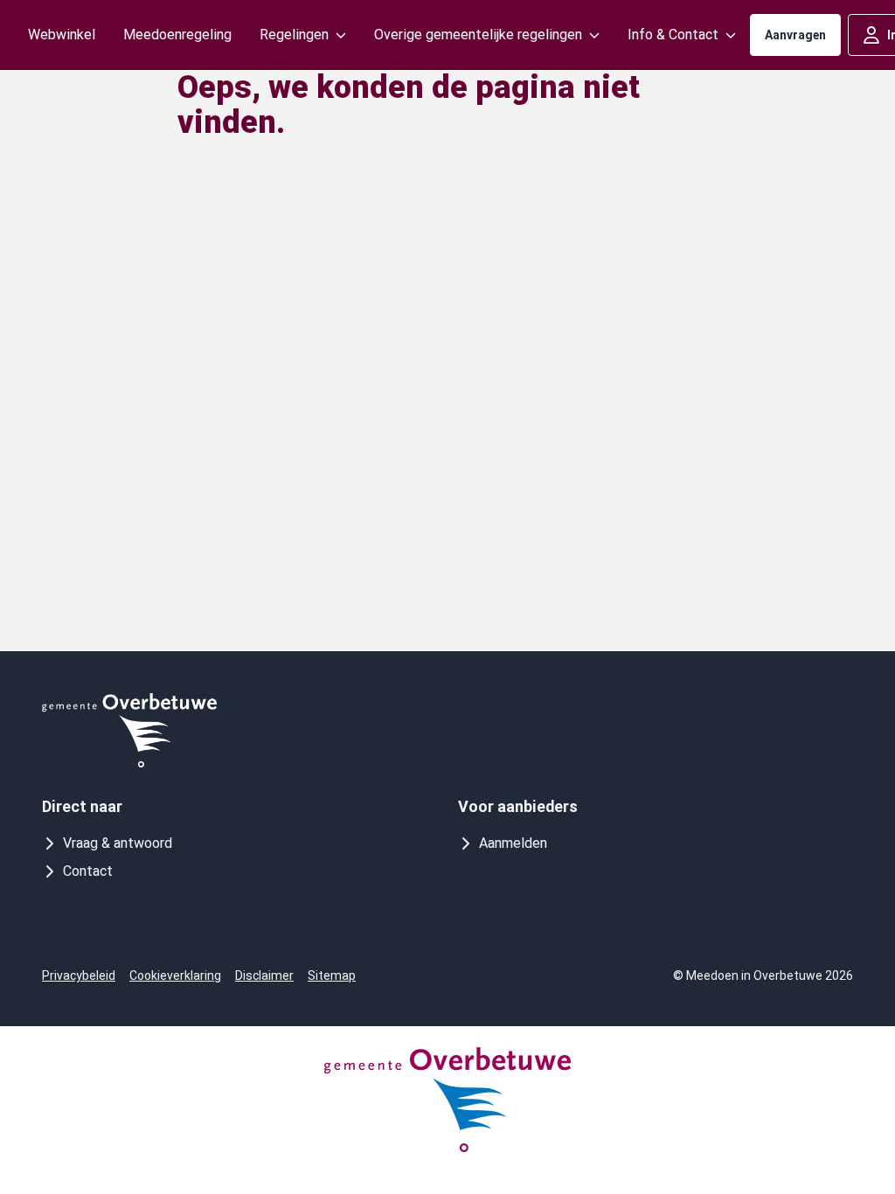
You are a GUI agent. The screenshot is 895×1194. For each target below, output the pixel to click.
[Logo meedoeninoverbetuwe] (129, 730)
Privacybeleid (78, 975)
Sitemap (332, 975)
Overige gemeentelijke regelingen (478, 34)
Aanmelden (513, 843)
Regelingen (294, 34)
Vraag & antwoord (117, 843)
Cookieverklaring (175, 975)
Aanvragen (795, 35)
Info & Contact (673, 34)
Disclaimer (264, 975)
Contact (88, 871)
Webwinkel (61, 34)
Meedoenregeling (177, 34)
